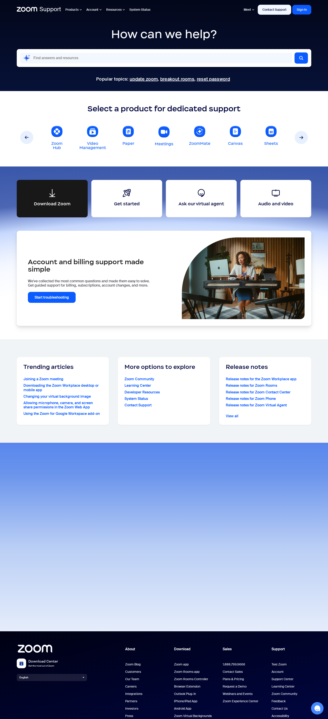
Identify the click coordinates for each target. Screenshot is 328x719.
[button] (301, 58)
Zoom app (181, 664)
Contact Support (274, 10)
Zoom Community (139, 379)
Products (72, 10)
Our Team (132, 679)
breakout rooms (177, 79)
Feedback (279, 701)
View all (232, 416)
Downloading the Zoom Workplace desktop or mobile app (61, 387)
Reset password (213, 79)
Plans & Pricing (233, 679)
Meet (247, 10)
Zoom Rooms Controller (191, 679)
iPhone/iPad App (185, 701)
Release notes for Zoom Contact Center (258, 392)
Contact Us (280, 709)
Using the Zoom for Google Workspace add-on (61, 413)
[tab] (57, 137)
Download (182, 649)
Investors (131, 709)
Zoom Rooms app (186, 672)
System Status (139, 10)
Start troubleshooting (52, 297)
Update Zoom (144, 79)
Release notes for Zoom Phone (251, 399)
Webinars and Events (238, 694)
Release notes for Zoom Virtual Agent (256, 405)
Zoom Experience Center (240, 701)
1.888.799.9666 (234, 664)
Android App (182, 709)
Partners (131, 701)
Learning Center (138, 385)
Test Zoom (279, 664)
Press (129, 716)
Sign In (302, 10)
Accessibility (280, 716)
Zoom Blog (133, 664)
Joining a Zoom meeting (43, 379)
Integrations (133, 694)
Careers (131, 686)
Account (92, 10)
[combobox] (156, 58)
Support (278, 649)
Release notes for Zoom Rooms (251, 385)
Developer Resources (142, 392)
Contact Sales (233, 672)
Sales (227, 649)
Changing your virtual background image (57, 396)
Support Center (282, 679)
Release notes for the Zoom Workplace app (261, 379)
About (130, 649)
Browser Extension (187, 686)
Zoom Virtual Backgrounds (193, 716)
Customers (133, 672)
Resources (114, 10)
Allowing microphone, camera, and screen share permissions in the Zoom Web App (58, 405)
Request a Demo (235, 686)
